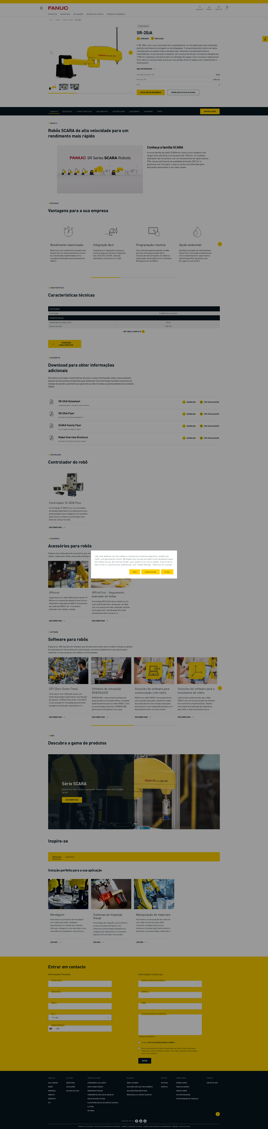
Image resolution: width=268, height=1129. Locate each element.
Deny (135, 572)
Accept (167, 572)
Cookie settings (150, 572)
